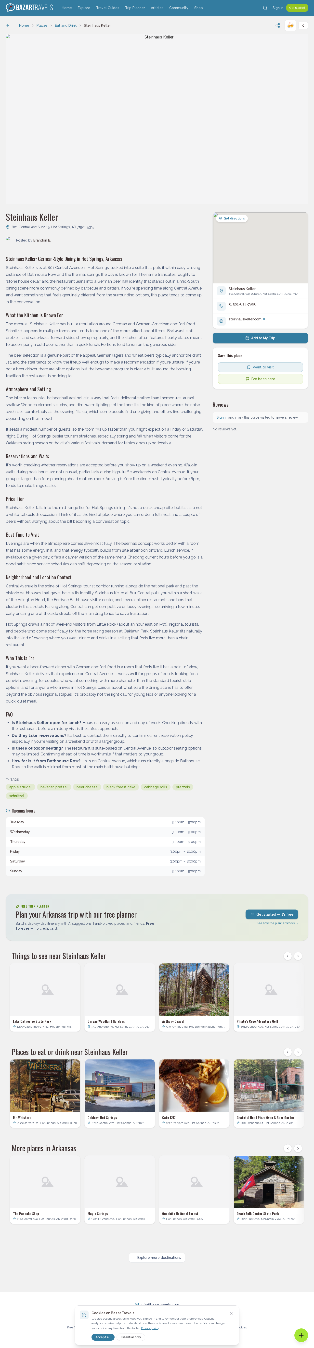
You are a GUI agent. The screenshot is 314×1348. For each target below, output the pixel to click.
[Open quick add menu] (301, 1335)
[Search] (265, 7)
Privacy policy (150, 1328)
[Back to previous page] (8, 25)
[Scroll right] (298, 956)
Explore (84, 8)
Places (42, 25)
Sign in (278, 8)
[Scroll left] (288, 956)
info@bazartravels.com (160, 1304)
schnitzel (16, 796)
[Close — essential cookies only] (231, 1313)
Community (178, 8)
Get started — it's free (274, 914)
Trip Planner (135, 8)
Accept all (103, 1337)
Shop (198, 8)
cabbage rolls (155, 787)
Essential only (131, 1337)
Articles (157, 8)
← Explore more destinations (157, 1258)
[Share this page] (278, 25)
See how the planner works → (277, 923)
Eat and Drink (66, 25)
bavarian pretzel (54, 787)
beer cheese (87, 787)
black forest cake (120, 787)
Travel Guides (107, 8)
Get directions (234, 218)
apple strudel (20, 787)
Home (67, 8)
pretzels (183, 787)
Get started (297, 8)
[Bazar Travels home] (30, 7)
